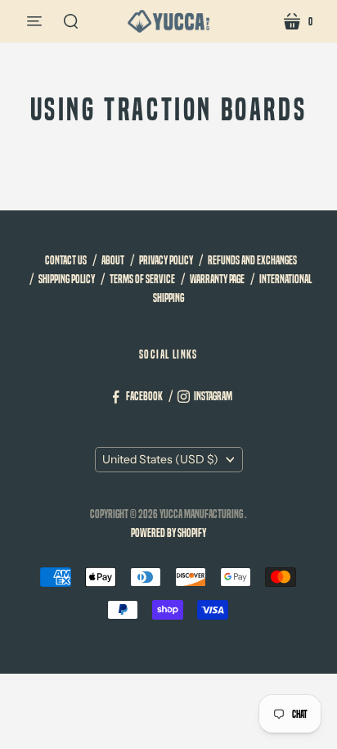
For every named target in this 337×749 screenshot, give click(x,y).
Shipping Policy (66, 279)
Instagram (213, 396)
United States (160, 459)
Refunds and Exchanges (252, 260)
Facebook (144, 396)
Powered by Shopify (168, 532)
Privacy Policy (166, 260)
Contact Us (66, 260)
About (112, 260)
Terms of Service (142, 279)
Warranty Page (217, 279)
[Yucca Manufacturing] (168, 21)
